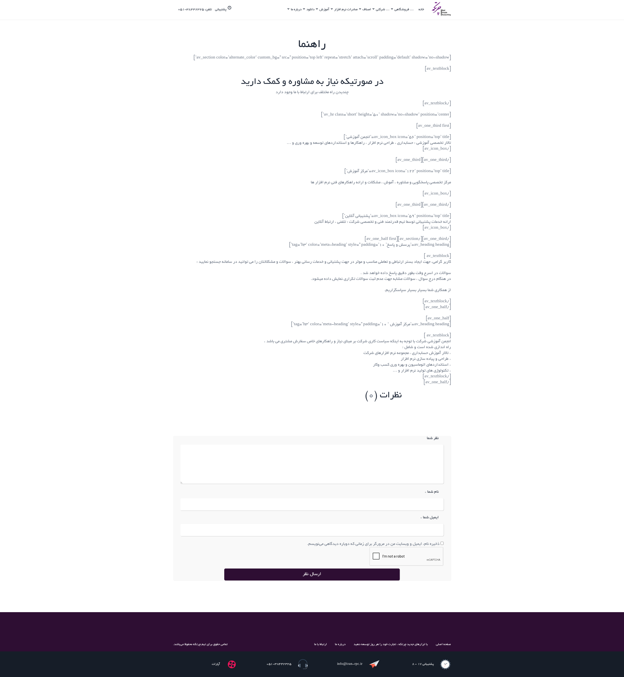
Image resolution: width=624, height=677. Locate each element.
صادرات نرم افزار (346, 9)
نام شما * (432, 492)
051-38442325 (278, 664)
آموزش (324, 9)
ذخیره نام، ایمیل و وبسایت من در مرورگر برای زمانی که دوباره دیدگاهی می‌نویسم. (373, 544)
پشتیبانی (220, 9)
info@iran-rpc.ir (350, 664)
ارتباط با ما (320, 644)
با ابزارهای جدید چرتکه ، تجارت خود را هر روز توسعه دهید (391, 644)
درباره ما (296, 9)
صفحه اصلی (443, 644)
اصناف (366, 9)
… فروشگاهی (404, 9)
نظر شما (433, 438)
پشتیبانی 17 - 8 (423, 664)
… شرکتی (383, 9)
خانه (421, 9)
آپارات (216, 664)
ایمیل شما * (429, 518)
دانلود (310, 9)
